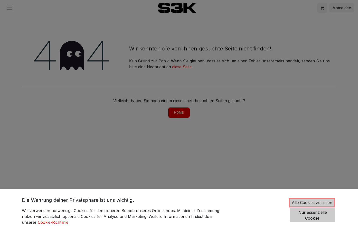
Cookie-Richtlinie (53, 222)
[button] (312, 202)
